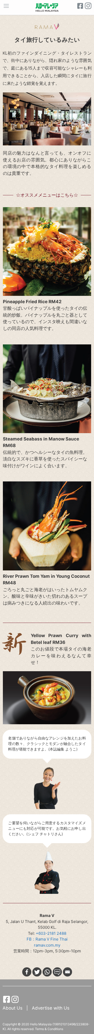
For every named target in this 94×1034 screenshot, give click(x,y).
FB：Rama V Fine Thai (47, 939)
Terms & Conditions (49, 1029)
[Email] (67, 972)
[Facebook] (26, 972)
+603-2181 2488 (51, 933)
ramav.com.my (47, 945)
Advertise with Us (50, 1008)
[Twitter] (37, 972)
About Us (13, 1008)
